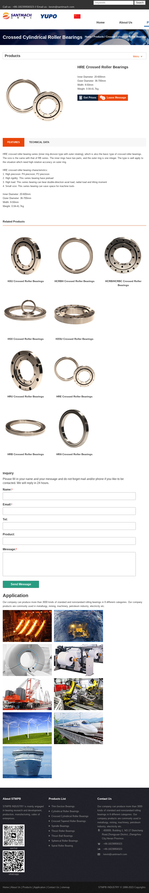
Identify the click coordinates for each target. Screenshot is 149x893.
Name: (8, 489)
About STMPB (12, 798)
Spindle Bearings (60, 826)
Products (99, 36)
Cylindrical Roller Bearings (65, 811)
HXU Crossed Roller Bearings (26, 281)
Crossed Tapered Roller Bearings (68, 821)
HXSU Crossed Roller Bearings (74, 338)
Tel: (5, 519)
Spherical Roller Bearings (64, 840)
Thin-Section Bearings (63, 806)
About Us (125, 22)
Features (13, 142)
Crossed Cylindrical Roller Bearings (126, 36)
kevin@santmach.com (61, 6)
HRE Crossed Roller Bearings (74, 396)
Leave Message (116, 97)
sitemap (65, 887)
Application (15, 595)
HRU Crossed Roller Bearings (25, 396)
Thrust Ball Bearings (62, 836)
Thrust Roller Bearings (63, 831)
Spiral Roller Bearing (62, 845)
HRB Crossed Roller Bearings (25, 454)
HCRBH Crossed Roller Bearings (74, 281)
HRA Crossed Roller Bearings (74, 454)
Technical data (39, 142)
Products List (57, 798)
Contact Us (104, 798)
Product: (9, 534)
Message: (10, 549)
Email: (7, 504)
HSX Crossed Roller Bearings (26, 338)
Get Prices (90, 97)
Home (100, 22)
